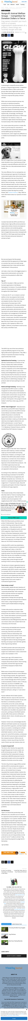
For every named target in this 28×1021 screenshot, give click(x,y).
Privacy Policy (9, 1015)
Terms (22, 1014)
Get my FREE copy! (13, 518)
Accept (14, 1018)
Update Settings (16, 1015)
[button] (26, 1009)
